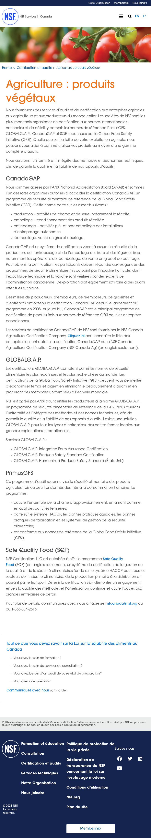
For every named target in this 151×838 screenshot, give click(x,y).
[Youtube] (119, 768)
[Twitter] (130, 758)
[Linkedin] (140, 758)
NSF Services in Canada (36, 16)
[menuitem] (137, 16)
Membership (121, 3)
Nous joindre (140, 3)
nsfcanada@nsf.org (121, 603)
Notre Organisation (99, 3)
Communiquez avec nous (27, 690)
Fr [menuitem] (144, 16)
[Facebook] (119, 758)
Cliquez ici (76, 336)
